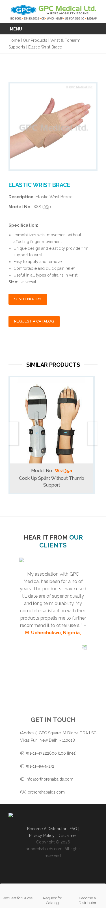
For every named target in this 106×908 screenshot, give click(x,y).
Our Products (35, 40)
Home (14, 40)
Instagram (45, 871)
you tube (58, 871)
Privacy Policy (42, 835)
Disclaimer (67, 835)
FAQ (74, 829)
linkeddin (70, 871)
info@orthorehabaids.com (49, 779)
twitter (33, 871)
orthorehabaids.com (46, 792)
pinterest (82, 871)
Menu (16, 29)
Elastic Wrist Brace (45, 47)
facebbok (21, 871)
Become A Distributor (46, 829)
